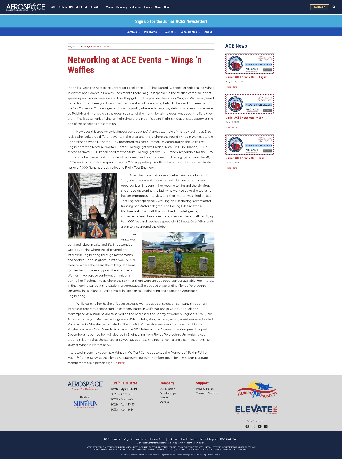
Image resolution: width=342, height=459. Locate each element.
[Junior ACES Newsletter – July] (249, 104)
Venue (109, 7)
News (158, 7)
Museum (108, 46)
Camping (121, 7)
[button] (319, 7)
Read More (233, 86)
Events (148, 7)
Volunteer (135, 7)
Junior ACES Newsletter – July (244, 117)
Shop (167, 7)
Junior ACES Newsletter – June (245, 158)
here (121, 363)
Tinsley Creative (214, 454)
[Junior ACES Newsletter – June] (249, 144)
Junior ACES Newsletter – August (246, 77)
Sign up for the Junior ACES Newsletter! (171, 21)
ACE (86, 46)
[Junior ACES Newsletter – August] (249, 63)
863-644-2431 (229, 439)
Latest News (96, 46)
